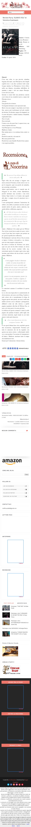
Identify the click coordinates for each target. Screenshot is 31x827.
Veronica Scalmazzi (13, 26)
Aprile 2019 (21, 23)
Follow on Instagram (10, 489)
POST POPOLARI (9, 603)
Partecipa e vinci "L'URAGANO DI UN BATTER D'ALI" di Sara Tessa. (19, 615)
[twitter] (8, 784)
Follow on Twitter (9, 492)
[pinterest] (22, 784)
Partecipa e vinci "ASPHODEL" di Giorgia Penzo (15, 628)
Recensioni (18, 24)
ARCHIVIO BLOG (22, 603)
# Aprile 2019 (10, 356)
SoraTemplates (12, 780)
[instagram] (17, 784)
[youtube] (20, 784)
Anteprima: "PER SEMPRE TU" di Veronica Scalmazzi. (15, 403)
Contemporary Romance (9, 24)
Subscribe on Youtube (10, 496)
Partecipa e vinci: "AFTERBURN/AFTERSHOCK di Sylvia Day (19, 622)
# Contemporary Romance (21, 356)
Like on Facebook (8, 486)
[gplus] (14, 784)
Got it (18, 826)
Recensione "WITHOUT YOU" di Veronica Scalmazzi (15, 387)
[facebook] (11, 784)
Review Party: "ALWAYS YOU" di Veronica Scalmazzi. (15, 371)
